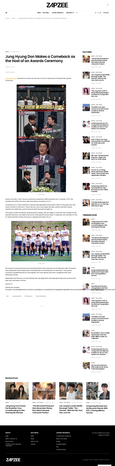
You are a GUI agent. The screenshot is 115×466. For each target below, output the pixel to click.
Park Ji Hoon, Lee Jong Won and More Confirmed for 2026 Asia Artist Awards (100, 142)
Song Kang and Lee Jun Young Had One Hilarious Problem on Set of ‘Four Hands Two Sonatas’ (100, 126)
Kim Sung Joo (28, 296)
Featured (99, 56)
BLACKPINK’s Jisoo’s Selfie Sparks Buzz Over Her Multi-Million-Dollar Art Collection (100, 335)
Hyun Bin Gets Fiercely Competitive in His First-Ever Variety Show (99, 288)
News (13, 18)
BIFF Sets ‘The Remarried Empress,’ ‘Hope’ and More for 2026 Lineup (99, 157)
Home (7, 18)
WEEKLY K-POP (34, 441)
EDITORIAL (35, 433)
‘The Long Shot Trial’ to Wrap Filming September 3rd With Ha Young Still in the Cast (100, 93)
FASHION (33, 444)
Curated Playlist (61, 449)
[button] (6, 13)
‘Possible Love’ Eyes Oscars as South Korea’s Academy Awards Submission (100, 110)
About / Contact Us (11, 439)
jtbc (8, 296)
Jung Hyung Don (11, 78)
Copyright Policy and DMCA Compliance (13, 445)
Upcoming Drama (61, 444)
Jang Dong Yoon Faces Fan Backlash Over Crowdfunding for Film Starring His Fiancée (99, 224)
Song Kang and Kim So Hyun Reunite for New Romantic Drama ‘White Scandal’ (99, 188)
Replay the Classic (61, 439)
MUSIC (32, 439)
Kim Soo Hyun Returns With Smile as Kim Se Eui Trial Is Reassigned (99, 367)
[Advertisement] (57, 32)
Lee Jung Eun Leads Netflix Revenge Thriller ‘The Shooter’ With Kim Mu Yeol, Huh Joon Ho (100, 77)
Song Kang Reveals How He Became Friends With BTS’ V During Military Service (99, 273)
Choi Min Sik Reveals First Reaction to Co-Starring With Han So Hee (100, 204)
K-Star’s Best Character (63, 436)
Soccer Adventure (41, 296)
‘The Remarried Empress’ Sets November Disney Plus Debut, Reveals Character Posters (100, 61)
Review (58, 441)
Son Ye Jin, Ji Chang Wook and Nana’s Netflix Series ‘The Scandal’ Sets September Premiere (100, 172)
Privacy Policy (9, 441)
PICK (57, 447)
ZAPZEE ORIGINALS (63, 433)
